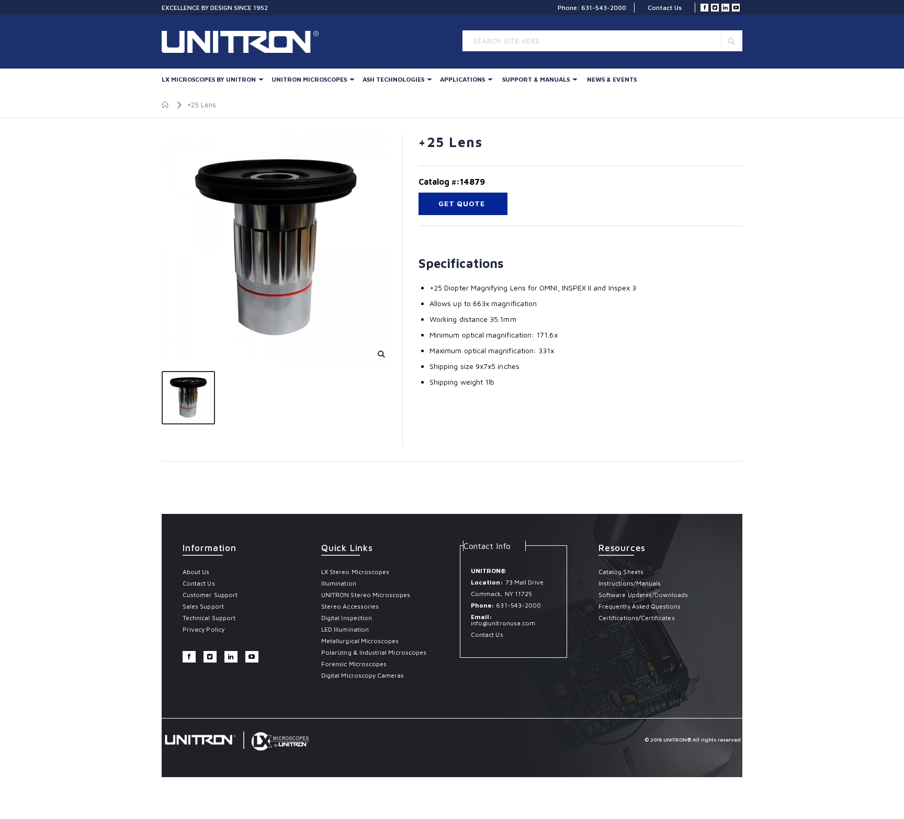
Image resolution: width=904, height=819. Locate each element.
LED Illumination (345, 629)
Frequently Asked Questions (639, 606)
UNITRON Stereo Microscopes (366, 595)
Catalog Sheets (620, 572)
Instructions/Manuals (629, 583)
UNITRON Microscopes (309, 79)
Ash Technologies (393, 79)
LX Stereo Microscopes (355, 572)
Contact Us (665, 8)
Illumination (338, 583)
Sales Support (203, 606)
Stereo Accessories (350, 606)
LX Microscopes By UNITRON (209, 79)
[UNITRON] (206, 42)
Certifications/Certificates (636, 618)
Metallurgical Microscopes (360, 641)
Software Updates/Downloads (643, 595)
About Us (196, 572)
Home (166, 105)
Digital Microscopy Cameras (362, 675)
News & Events (612, 79)
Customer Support (210, 595)
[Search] (731, 40)
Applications (462, 79)
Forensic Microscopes (354, 664)
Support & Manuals (536, 79)
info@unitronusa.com (503, 623)
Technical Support (209, 618)
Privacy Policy (203, 629)
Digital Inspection (346, 618)
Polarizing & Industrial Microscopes (373, 652)
